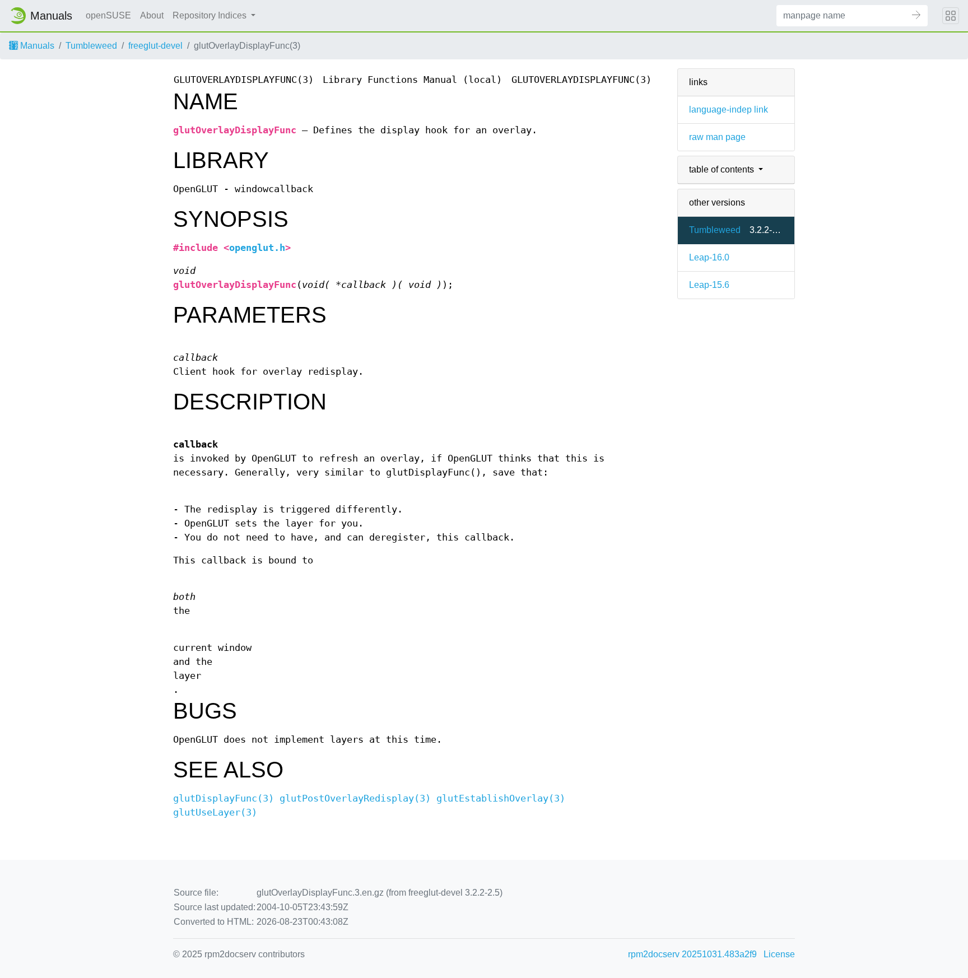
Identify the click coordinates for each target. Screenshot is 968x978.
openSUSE (108, 15)
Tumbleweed (91, 45)
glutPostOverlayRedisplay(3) (355, 798)
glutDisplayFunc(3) (223, 798)
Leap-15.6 (709, 285)
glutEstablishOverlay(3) (500, 798)
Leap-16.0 (709, 257)
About (152, 15)
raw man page (717, 137)
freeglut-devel (155, 45)
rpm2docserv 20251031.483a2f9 (692, 954)
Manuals (36, 45)
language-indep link (728, 109)
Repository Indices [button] (211, 15)
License (779, 954)
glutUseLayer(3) (215, 812)
